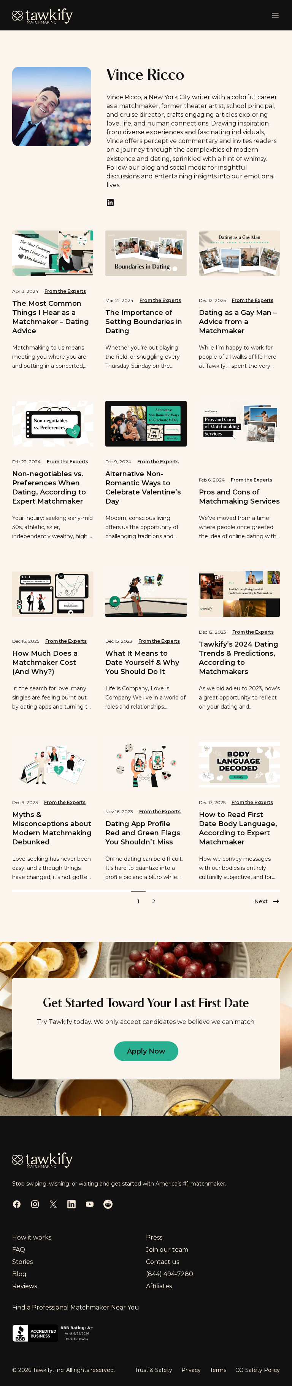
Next (261, 901)
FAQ (18, 1249)
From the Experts (65, 291)
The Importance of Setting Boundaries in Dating (143, 321)
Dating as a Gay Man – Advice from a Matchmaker (238, 321)
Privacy (191, 1370)
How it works (31, 1237)
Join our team (167, 1249)
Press (154, 1237)
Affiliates (159, 1286)
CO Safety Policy (257, 1370)
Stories (22, 1261)
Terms (218, 1370)
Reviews (24, 1286)
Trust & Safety (153, 1370)
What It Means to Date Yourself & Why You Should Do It (142, 662)
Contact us (162, 1261)
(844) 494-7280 (169, 1274)
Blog (19, 1274)
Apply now (146, 1051)
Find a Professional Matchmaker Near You (75, 1307)
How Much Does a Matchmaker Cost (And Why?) (45, 662)
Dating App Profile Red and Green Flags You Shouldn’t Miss (142, 833)
